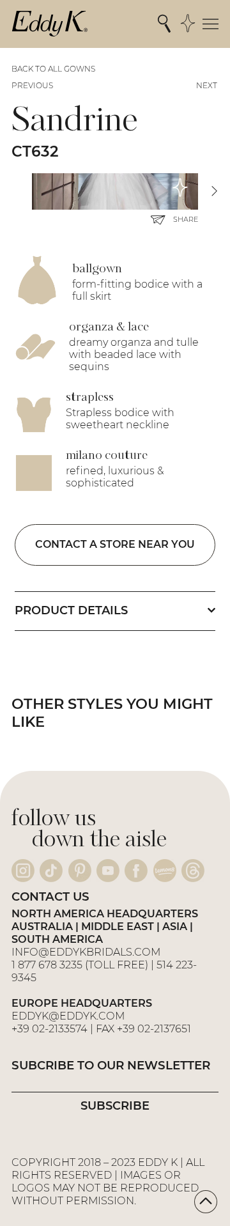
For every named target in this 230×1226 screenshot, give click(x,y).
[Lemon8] (164, 870)
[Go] (205, 1201)
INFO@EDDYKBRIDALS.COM (87, 951)
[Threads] (192, 870)
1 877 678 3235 (47, 964)
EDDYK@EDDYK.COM (68, 1015)
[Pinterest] (79, 870)
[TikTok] (51, 870)
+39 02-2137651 (154, 1028)
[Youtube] (107, 870)
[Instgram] (23, 870)
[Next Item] (214, 191)
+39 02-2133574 (50, 1028)
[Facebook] (136, 870)
